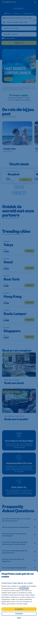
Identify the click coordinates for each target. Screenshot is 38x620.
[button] (19, 618)
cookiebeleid (24, 588)
